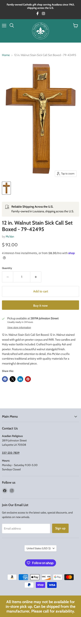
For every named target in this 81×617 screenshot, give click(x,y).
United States (39, 548)
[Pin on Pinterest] (28, 379)
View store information (19, 327)
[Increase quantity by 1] (35, 276)
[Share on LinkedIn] (20, 379)
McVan (10, 236)
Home (6, 55)
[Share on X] (13, 379)
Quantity (7, 268)
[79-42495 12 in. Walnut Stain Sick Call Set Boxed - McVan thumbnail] (6, 188)
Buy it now (40, 305)
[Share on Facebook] (5, 379)
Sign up (60, 528)
